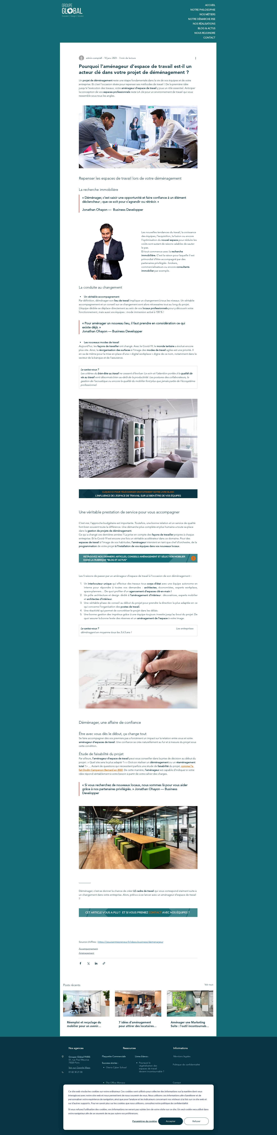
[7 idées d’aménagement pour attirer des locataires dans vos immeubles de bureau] (138, 1003)
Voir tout (209, 984)
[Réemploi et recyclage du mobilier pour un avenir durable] (86, 1003)
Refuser (196, 1121)
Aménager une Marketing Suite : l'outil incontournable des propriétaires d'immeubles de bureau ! (190, 1024)
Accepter (170, 1121)
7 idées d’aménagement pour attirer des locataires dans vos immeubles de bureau (136, 1024)
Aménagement (86, 953)
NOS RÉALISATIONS (204, 23)
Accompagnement (88, 948)
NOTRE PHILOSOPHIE (202, 9)
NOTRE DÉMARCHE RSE (201, 19)
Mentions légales (181, 1056)
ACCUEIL (210, 5)
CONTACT (209, 37)
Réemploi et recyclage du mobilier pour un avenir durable (84, 1024)
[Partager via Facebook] (80, 963)
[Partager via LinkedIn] (96, 963)
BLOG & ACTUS (206, 28)
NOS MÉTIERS (207, 14)
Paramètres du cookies (144, 1121)
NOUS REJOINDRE (204, 32)
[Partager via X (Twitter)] (88, 963)
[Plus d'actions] (195, 58)
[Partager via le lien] (103, 963)
